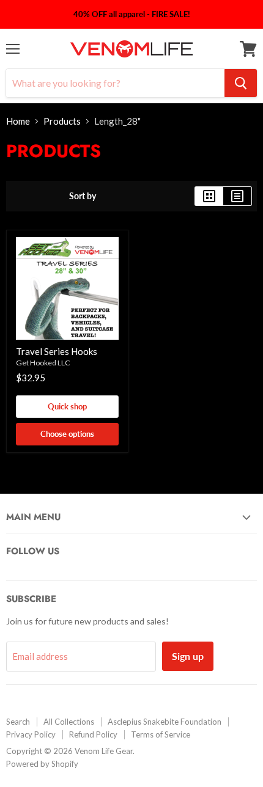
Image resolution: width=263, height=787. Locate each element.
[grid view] (208, 196)
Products (62, 121)
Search (18, 722)
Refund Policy (93, 734)
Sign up (188, 656)
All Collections (68, 722)
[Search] (240, 83)
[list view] (237, 196)
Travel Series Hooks (56, 351)
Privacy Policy (31, 734)
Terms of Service (160, 734)
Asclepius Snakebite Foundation (164, 722)
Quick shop (67, 406)
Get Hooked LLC (43, 362)
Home (18, 121)
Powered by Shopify (42, 764)
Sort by (82, 196)
